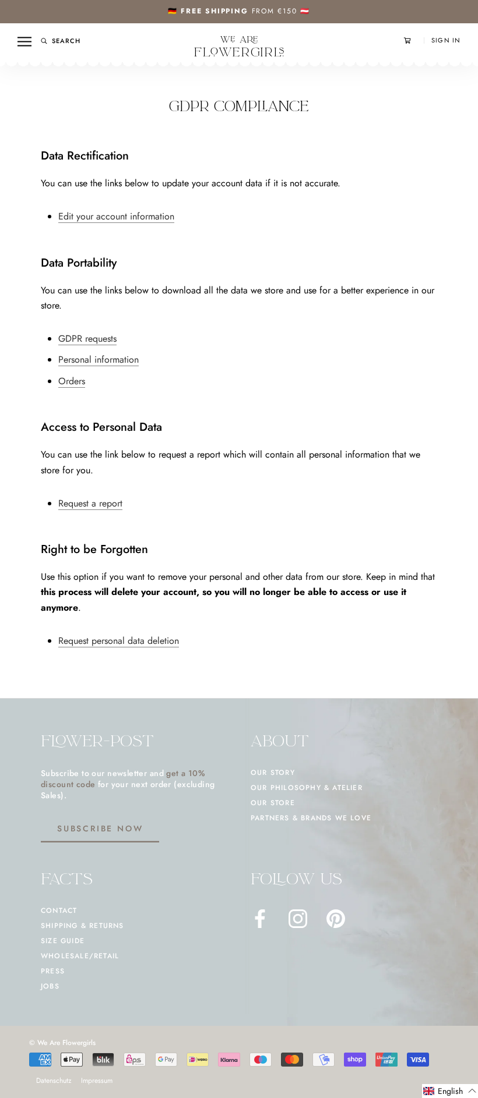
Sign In (446, 40)
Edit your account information (116, 216)
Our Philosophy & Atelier (307, 787)
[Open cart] (413, 40)
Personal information (98, 359)
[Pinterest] (335, 918)
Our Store (273, 802)
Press (53, 971)
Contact (59, 910)
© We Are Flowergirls (62, 1042)
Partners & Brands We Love (311, 818)
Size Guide (63, 940)
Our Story (273, 772)
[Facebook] (260, 918)
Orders (71, 381)
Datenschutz (54, 1080)
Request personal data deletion (118, 640)
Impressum (97, 1080)
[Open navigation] (24, 41)
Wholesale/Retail (80, 956)
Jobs (50, 986)
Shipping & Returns (82, 925)
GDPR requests (87, 338)
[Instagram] (298, 918)
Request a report (90, 503)
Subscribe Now (100, 828)
